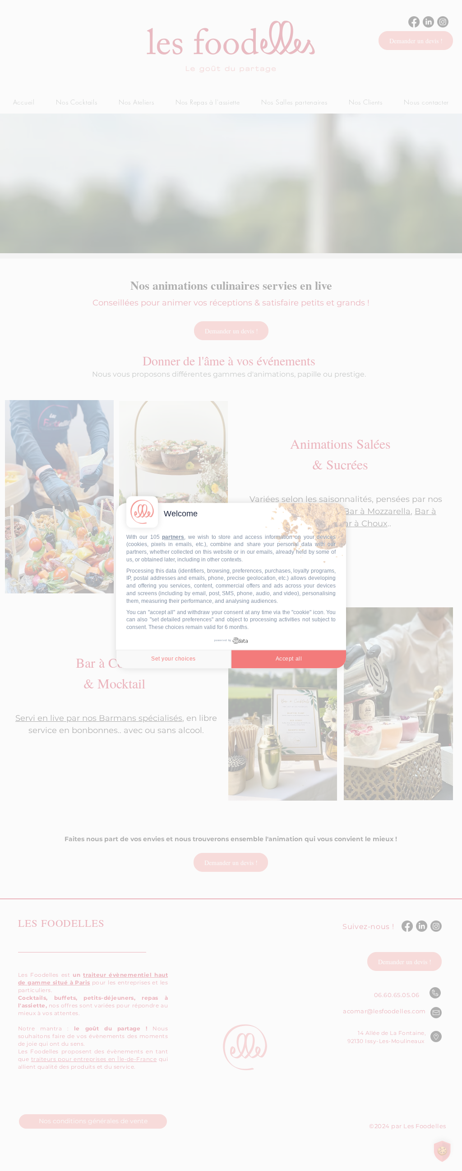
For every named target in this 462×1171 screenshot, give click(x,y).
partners (173, 537)
